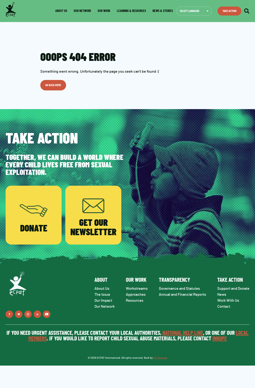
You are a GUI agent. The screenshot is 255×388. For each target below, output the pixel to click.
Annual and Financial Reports (182, 294)
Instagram (28, 314)
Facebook (9, 314)
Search (246, 11)
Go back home (53, 85)
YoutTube (46, 314)
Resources (134, 300)
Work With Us (228, 300)
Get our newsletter (93, 227)
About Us (101, 288)
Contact (223, 306)
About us (61, 11)
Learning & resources (131, 11)
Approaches (136, 294)
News (221, 294)
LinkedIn (37, 314)
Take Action (229, 11)
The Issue (102, 294)
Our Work (104, 11)
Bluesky (18, 314)
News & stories (163, 11)
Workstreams (137, 288)
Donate (33, 228)
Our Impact (103, 300)
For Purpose (160, 358)
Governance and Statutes (179, 288)
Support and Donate (233, 288)
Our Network (82, 11)
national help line (182, 333)
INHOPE (219, 338)
